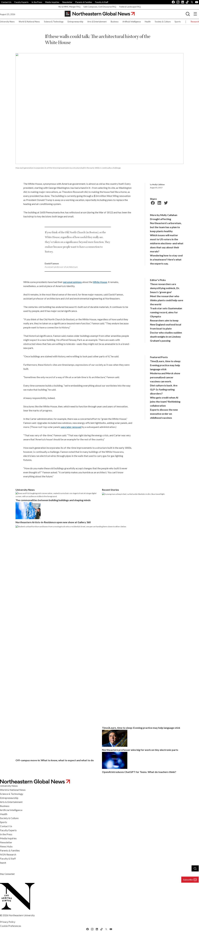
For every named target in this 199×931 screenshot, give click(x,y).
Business (114, 21)
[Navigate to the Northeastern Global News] (100, 13)
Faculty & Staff (101, 2)
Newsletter (67, 2)
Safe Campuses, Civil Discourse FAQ (99, 6)
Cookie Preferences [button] (10, 925)
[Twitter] (165, 202)
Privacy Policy (7, 921)
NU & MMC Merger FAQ (69, 6)
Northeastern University (22, 915)
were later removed (71, 426)
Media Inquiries (52, 2)
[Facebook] (152, 202)
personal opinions (72, 281)
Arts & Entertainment (96, 21)
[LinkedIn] (158, 202)
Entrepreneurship (75, 21)
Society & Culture (163, 21)
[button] (188, 14)
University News (7, 21)
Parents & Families (83, 2)
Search (3, 863)
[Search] (195, 868)
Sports (178, 21)
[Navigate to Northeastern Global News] (99, 781)
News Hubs (6, 846)
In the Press (37, 2)
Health (148, 21)
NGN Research (8, 854)
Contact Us (6, 2)
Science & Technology (54, 21)
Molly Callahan (158, 184)
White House (100, 281)
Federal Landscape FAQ (130, 6)
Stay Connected (7, 874)
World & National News (29, 21)
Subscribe (188, 879)
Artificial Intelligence (132, 21)
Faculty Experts (21, 2)
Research (195, 21)
